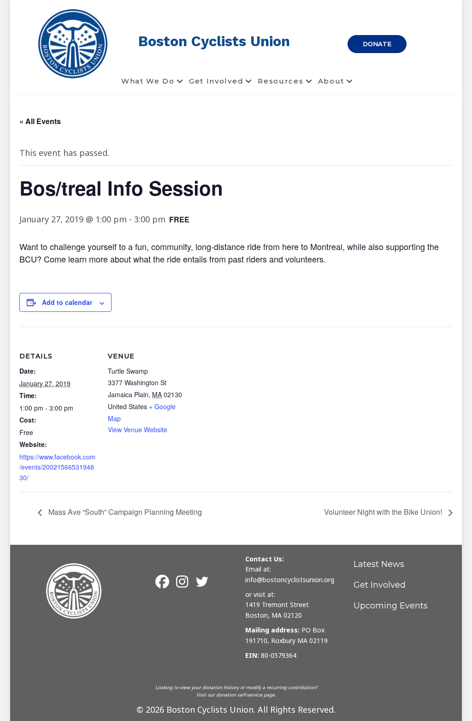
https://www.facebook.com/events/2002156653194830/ (57, 467)
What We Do (148, 81)
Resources (280, 81)
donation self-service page (245, 694)
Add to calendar (67, 302)
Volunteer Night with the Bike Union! (384, 511)
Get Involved (216, 81)
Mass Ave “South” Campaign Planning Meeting (124, 511)
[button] (180, 81)
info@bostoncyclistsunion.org (289, 579)
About (331, 81)
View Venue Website (137, 429)
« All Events (40, 121)
